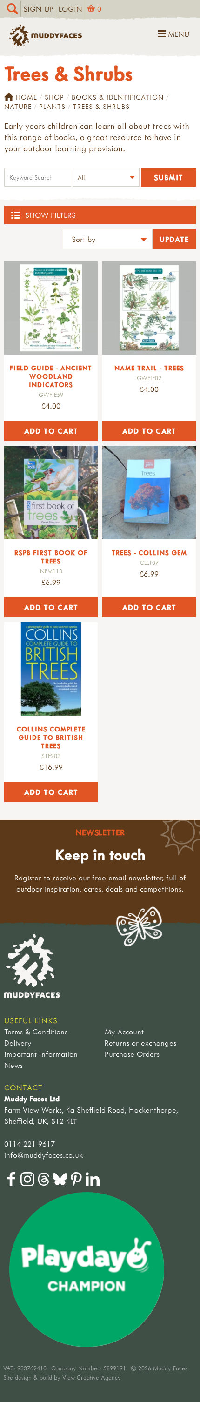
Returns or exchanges (140, 1042)
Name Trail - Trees (149, 367)
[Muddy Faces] (45, 43)
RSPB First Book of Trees (50, 556)
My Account (124, 1031)
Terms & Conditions (35, 1031)
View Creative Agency (91, 1377)
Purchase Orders (132, 1054)
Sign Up (38, 8)
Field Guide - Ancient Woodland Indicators (51, 376)
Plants (52, 106)
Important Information (41, 1054)
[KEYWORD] (37, 178)
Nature (18, 106)
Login (70, 8)
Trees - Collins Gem (149, 552)
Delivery (17, 1042)
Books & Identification (118, 97)
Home (26, 97)
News (13, 1065)
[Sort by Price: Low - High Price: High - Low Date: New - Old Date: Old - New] (108, 240)
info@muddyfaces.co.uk (43, 1155)
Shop (54, 97)
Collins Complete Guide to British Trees (51, 737)
